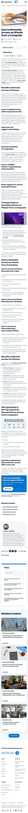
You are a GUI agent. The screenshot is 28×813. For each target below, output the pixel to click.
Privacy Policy (12, 803)
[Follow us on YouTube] (16, 810)
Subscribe (6, 555)
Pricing (16, 790)
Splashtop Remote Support (19, 766)
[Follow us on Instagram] (5, 810)
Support (3, 782)
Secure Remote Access (9, 514)
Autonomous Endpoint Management (20, 770)
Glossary (3, 776)
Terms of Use (20, 803)
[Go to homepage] (6, 2)
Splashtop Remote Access (19, 762)
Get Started (8, 489)
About (3, 759)
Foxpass (17, 775)
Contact (3, 774)
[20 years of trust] (16, 2)
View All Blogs (14, 735)
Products (17, 759)
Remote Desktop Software (10, 509)
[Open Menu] (25, 2)
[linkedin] (10, 551)
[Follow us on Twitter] (13, 810)
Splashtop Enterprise (20, 773)
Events (2, 766)
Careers (3, 769)
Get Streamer (4, 792)
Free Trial (17, 785)
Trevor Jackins (7, 39)
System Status (4, 787)
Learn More (5, 643)
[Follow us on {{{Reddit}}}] (18, 810)
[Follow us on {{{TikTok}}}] (21, 810)
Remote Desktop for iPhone (10, 507)
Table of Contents (8, 47)
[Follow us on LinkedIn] (2, 810)
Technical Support (5, 785)
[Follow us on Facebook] (10, 810)
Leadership (3, 764)
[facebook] (13, 551)
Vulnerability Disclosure (6, 790)
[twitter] (15, 551)
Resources (3, 771)
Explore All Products (19, 778)
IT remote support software (9, 70)
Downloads (17, 787)
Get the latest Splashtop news (11, 748)
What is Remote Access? (9, 512)
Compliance (4, 803)
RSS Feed (23, 551)
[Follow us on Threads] (8, 810)
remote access (10, 154)
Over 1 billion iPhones (11, 62)
